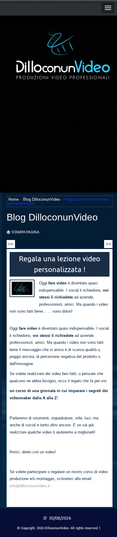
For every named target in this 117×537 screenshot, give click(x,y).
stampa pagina (25, 232)
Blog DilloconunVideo (41, 199)
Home (13, 199)
